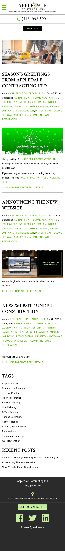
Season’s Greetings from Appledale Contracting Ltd (26, 80)
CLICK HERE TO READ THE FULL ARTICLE (22, 187)
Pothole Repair (25, 110)
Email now (33, 28)
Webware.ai (38, 527)
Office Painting (39, 106)
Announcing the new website (30, 205)
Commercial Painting (45, 97)
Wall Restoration (11, 441)
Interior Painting (11, 402)
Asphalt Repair (22, 97)
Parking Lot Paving (12, 417)
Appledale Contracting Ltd (39, 159)
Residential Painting (31, 115)
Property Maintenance (48, 110)
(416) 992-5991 (35, 19)
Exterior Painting (12, 102)
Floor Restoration (35, 102)
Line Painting (21, 106)
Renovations (10, 115)
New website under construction (27, 309)
